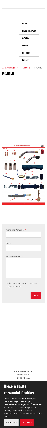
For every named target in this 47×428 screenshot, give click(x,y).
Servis (25, 45)
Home (24, 23)
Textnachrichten (14, 256)
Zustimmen (27, 422)
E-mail (10, 243)
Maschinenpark (29, 30)
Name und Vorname (16, 229)
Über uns (26, 52)
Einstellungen (11, 422)
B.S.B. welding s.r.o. (10, 68)
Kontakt (26, 60)
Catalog (26, 38)
